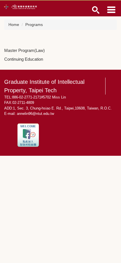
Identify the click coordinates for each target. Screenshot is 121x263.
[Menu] (111, 9)
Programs (34, 24)
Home (13, 24)
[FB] (28, 134)
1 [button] (96, 10)
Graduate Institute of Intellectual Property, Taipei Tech (44, 86)
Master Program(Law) (24, 50)
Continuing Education (23, 59)
